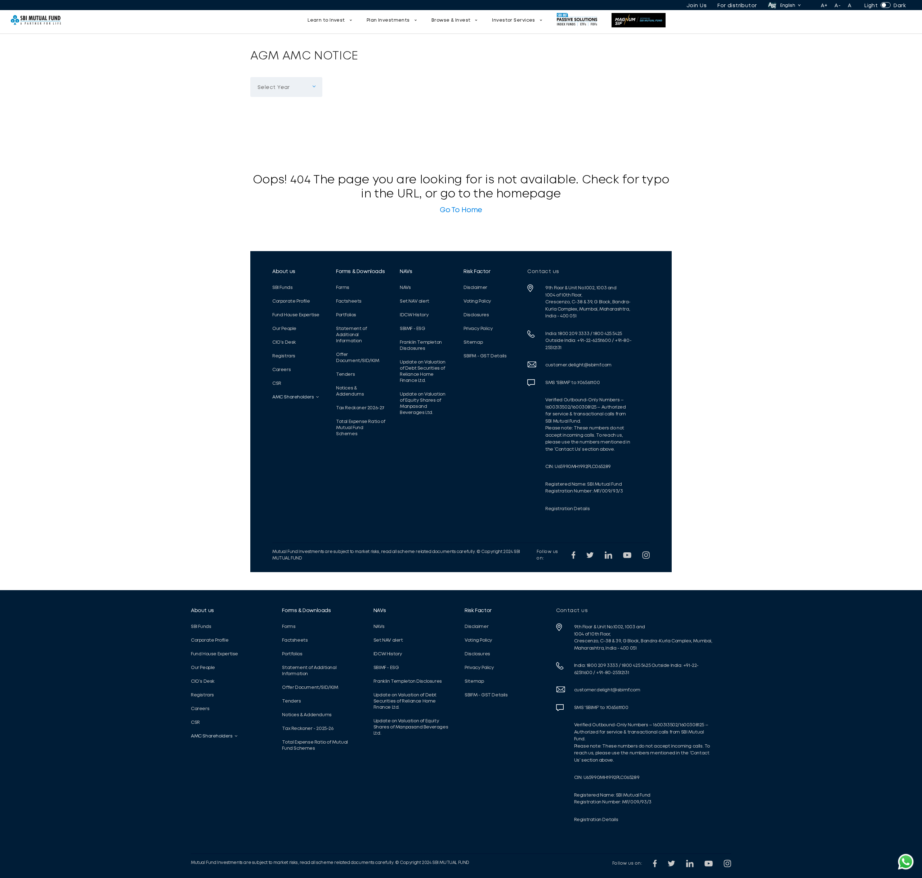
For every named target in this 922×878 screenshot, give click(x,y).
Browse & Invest (451, 20)
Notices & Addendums (350, 391)
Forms (342, 287)
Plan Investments (388, 20)
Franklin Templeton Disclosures (421, 345)
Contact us (543, 271)
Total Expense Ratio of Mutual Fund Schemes (360, 427)
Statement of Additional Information (351, 334)
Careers (281, 369)
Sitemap (473, 342)
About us (283, 271)
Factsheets (349, 301)
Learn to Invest (326, 20)
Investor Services (513, 20)
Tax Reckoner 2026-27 (360, 408)
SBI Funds (282, 287)
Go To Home (461, 209)
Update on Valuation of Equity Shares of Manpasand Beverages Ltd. (422, 403)
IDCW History (414, 315)
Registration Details (567, 508)
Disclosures (476, 315)
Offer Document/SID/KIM (357, 357)
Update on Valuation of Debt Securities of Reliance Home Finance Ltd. (422, 371)
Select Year (271, 73)
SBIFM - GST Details (485, 356)
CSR (276, 383)
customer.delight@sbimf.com (578, 365)
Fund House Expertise (295, 315)
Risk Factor (477, 271)
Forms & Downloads (360, 271)
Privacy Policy (478, 328)
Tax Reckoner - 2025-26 (307, 728)
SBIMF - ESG (412, 328)
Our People (284, 328)
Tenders (345, 374)
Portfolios (346, 315)
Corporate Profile (291, 301)
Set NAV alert (414, 301)
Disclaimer (475, 287)
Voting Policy (477, 301)
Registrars (283, 356)
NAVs (406, 271)
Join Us (696, 5)
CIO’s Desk (284, 342)
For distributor (737, 5)
